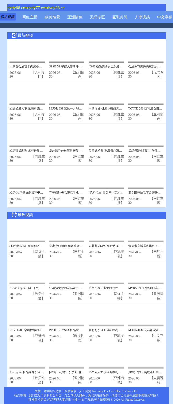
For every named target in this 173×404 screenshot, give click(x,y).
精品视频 (7, 17)
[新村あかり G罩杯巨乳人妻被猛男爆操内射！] (106, 315)
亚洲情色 (74, 17)
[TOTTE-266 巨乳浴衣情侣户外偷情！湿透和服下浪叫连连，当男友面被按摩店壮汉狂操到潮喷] (146, 94)
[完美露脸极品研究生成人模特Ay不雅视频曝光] (67, 178)
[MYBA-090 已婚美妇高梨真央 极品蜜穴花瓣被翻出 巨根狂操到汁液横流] (146, 273)
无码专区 (97, 17)
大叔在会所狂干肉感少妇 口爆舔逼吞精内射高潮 (40, 66)
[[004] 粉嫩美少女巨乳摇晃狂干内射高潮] (106, 52)
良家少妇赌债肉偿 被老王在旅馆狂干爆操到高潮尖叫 (83, 246)
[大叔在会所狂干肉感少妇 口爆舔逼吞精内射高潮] (27, 52)
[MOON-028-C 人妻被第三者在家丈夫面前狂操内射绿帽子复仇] (146, 315)
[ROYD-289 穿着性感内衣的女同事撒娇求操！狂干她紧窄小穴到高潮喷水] (27, 315)
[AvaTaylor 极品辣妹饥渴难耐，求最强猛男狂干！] (27, 357)
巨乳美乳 (119, 17)
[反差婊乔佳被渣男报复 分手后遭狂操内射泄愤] (67, 136)
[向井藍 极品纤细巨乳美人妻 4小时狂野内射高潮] (106, 231)
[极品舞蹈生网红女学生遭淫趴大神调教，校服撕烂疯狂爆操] (146, 136)
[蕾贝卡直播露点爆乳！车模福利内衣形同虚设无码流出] (146, 231)
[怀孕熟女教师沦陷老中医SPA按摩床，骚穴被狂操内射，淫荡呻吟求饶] (67, 273)
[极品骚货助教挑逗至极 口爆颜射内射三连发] (27, 136)
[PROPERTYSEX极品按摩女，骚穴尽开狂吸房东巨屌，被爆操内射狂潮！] (67, 315)
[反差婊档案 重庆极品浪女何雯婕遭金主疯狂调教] (106, 136)
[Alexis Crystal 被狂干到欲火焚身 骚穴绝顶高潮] (27, 273)
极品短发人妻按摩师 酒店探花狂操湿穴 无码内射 (41, 108)
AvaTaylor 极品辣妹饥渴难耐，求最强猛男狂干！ (41, 372)
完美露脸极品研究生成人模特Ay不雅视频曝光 (79, 192)
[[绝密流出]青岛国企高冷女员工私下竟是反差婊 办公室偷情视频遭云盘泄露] (106, 178)
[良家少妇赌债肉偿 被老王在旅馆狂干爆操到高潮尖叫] (67, 231)
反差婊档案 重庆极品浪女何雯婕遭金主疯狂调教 (120, 150)
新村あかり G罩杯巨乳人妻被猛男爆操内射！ (118, 330)
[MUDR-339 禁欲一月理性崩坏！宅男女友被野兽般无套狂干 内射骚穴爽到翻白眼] (67, 94)
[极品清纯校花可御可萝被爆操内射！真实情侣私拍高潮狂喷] (27, 231)
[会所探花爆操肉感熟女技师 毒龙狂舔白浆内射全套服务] (146, 52)
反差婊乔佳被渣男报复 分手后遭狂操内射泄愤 (79, 150)
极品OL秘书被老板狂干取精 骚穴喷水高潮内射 (39, 192)
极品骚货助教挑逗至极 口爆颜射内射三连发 (37, 150)
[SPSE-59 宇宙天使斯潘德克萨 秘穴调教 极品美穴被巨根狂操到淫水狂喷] (67, 52)
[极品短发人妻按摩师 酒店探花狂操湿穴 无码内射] (27, 94)
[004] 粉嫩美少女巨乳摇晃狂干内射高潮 (114, 66)
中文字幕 (164, 17)
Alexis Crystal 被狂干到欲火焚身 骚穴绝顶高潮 (39, 288)
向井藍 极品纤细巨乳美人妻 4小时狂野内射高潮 (120, 246)
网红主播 (30, 17)
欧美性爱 (52, 17)
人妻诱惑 (142, 17)
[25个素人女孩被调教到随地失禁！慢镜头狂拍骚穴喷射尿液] (106, 357)
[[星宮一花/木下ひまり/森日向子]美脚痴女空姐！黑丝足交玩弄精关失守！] (67, 357)
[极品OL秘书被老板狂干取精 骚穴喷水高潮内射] (27, 178)
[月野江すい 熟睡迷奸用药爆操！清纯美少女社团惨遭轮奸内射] (146, 357)
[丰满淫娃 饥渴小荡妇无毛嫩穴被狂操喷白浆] (106, 94)
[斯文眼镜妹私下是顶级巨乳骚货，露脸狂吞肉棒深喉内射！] (146, 178)
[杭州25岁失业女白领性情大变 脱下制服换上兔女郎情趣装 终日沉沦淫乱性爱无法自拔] (106, 273)
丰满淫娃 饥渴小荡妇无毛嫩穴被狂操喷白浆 (117, 108)
